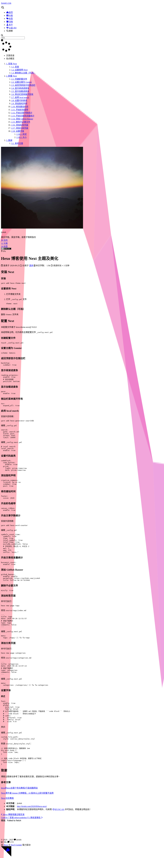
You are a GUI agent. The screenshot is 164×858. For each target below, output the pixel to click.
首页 (11, 12)
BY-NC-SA (59, 809)
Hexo (6, 845)
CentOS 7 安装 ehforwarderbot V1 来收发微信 (21, 817)
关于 (11, 25)
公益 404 (12, 28)
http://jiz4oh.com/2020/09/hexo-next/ (32, 806)
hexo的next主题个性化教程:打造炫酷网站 (19, 788)
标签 (11, 19)
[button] (82, 7)
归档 (11, 22)
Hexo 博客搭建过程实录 (13, 814)
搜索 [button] (11, 31)
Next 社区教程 (7, 798)
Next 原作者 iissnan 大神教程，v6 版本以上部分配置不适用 (27, 793)
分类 (11, 15)
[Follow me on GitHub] (6, 856)
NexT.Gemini (16, 845)
